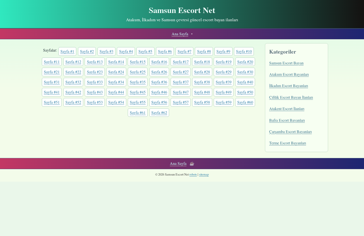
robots (193, 174)
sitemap (204, 174)
